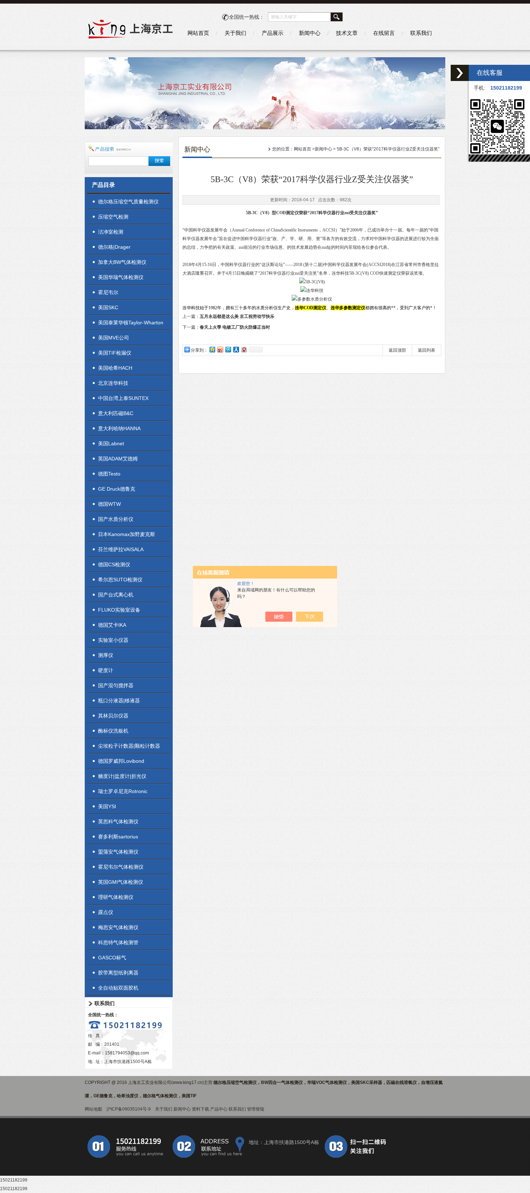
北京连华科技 (113, 383)
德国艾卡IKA (112, 625)
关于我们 (235, 33)
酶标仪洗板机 (113, 731)
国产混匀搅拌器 (115, 685)
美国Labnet (111, 443)
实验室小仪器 (113, 640)
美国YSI (107, 806)
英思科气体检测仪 (118, 821)
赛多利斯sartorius (118, 836)
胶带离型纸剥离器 (118, 973)
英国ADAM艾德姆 (118, 459)
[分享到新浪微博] (220, 349)
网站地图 (93, 1109)
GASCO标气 (112, 957)
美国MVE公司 (113, 338)
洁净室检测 (110, 232)
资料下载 (200, 1109)
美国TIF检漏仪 (114, 353)
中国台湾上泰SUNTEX (123, 398)
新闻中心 (310, 33)
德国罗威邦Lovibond (121, 761)
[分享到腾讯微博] (228, 349)
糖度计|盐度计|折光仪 (122, 776)
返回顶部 (397, 350)
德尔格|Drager (114, 247)
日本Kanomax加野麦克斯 (126, 534)
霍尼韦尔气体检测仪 (120, 867)
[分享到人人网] (236, 349)
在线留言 (384, 33)
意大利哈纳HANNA (119, 428)
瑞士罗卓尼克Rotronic (122, 791)
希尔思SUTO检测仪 (120, 579)
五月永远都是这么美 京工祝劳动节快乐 (237, 316)
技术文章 (347, 33)
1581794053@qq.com (127, 1052)
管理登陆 (255, 1109)
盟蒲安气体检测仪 (118, 852)
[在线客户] (460, 73)
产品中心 (219, 1109)
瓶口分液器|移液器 (119, 700)
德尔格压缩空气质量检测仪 (128, 201)
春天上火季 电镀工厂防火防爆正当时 (235, 327)
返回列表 (426, 350)
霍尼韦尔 (108, 292)
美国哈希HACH (115, 368)
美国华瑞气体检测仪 (120, 277)
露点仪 (105, 912)
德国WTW (109, 504)
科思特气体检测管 (118, 942)
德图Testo (109, 474)
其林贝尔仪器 (113, 716)
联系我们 (421, 33)
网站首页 (198, 33)
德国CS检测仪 (114, 564)
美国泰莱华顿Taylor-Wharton (130, 322)
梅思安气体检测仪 (118, 927)
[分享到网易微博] (244, 349)
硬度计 (105, 670)
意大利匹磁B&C (115, 413)
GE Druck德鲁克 (116, 489)
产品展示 (272, 33)
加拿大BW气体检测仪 (122, 262)
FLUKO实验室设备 (119, 610)
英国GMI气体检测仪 (120, 882)
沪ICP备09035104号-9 (128, 1109)
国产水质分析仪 (115, 519)
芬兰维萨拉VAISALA (120, 549)
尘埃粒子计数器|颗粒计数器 (129, 746)
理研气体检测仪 (115, 897)
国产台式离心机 (115, 595)
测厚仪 (105, 655)
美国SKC (108, 307)
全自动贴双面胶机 (118, 988)
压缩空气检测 (113, 217)
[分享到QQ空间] (212, 349)
